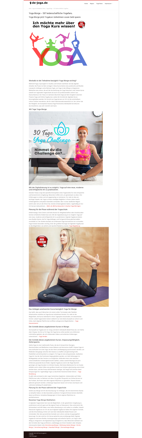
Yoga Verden (43, 336)
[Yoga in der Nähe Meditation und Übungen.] (38, 3)
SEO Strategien (33, 436)
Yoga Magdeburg (74, 226)
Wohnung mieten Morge (67, 425)
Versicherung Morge (51, 425)
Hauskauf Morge (54, 427)
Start (30, 8)
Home (86, 4)
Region (92, 4)
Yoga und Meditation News (38, 8)
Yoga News (99, 4)
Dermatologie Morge (67, 427)
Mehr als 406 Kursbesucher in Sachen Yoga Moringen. (64, 206)
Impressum (108, 4)
